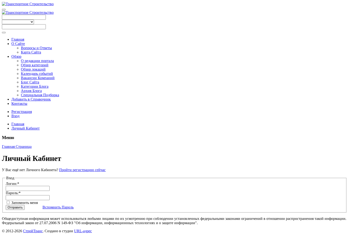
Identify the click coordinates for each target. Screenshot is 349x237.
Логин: (12, 184)
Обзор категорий (34, 65)
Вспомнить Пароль (58, 207)
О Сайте (18, 44)
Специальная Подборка (40, 95)
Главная (17, 39)
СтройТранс (33, 231)
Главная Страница (17, 147)
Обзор (16, 56)
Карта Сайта (31, 52)
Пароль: (13, 193)
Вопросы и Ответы (36, 48)
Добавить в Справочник (31, 99)
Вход (15, 116)
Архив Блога (31, 91)
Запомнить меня (24, 203)
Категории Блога (34, 86)
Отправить (15, 207)
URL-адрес (83, 231)
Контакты (19, 104)
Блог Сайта (30, 82)
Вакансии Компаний (38, 78)
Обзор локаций (33, 69)
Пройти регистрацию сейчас (82, 170)
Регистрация (21, 112)
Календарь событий (37, 74)
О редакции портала (37, 61)
